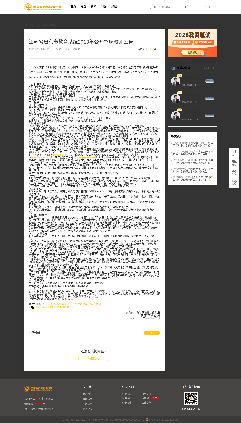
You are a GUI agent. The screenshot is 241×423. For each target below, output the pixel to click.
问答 (104, 6)
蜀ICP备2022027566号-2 (132, 419)
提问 (152, 333)
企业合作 (146, 402)
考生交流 (146, 394)
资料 (93, 6)
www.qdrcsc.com (41, 157)
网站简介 (87, 394)
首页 (73, 6)
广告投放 (126, 402)
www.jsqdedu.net (86, 157)
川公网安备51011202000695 (164, 419)
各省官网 (126, 394)
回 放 (209, 81)
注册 (215, 7)
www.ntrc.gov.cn (61, 154)
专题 (83, 6)
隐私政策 (87, 409)
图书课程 (126, 398)
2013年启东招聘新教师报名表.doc (54, 307)
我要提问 (93, 358)
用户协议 (87, 404)
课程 (114, 6)
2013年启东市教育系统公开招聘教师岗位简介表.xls (72, 304)
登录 (207, 7)
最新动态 (87, 399)
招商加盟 (146, 398)
